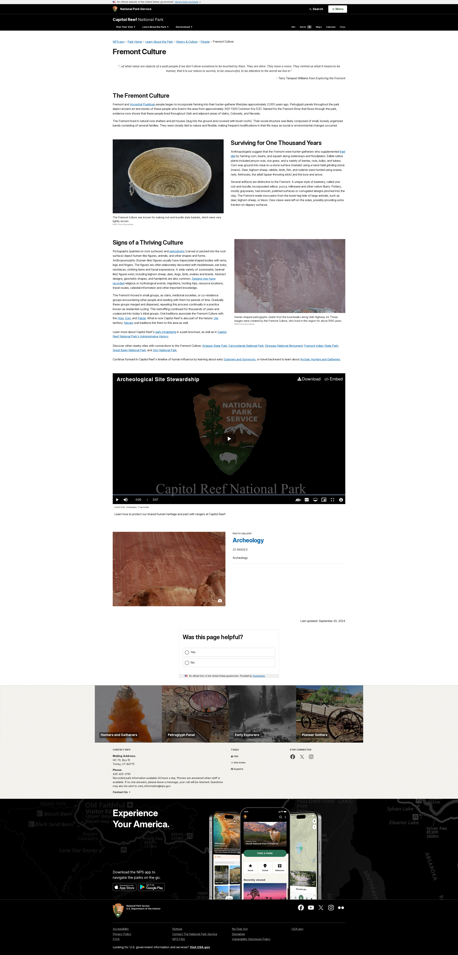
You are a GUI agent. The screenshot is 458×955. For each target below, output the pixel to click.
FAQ (235, 756)
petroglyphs (177, 251)
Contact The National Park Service (194, 934)
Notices (177, 929)
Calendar (331, 27)
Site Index (239, 762)
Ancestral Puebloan (142, 104)
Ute (216, 318)
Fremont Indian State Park (321, 346)
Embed (336, 378)
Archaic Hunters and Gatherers (320, 359)
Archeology (248, 540)
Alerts (305, 27)
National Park (138, 19)
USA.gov (297, 929)
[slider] (229, 494)
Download (311, 378)
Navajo (128, 323)
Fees (342, 27)
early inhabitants (165, 332)
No (193, 662)
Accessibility (121, 929)
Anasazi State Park (214, 346)
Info (293, 27)
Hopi (121, 318)
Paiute (142, 318)
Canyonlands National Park (246, 346)
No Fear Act (240, 929)
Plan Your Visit (124, 27)
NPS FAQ (178, 939)
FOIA (116, 939)
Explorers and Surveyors (239, 359)
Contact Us (120, 792)
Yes (193, 652)
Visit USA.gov (200, 947)
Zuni (128, 318)
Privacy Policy (122, 934)
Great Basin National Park (129, 350)
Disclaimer (238, 934)
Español (238, 768)
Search (317, 9)
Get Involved (183, 27)
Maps (319, 27)
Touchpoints (259, 675)
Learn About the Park (154, 27)
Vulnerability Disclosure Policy (251, 939)
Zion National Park (165, 350)
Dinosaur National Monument (284, 346)
